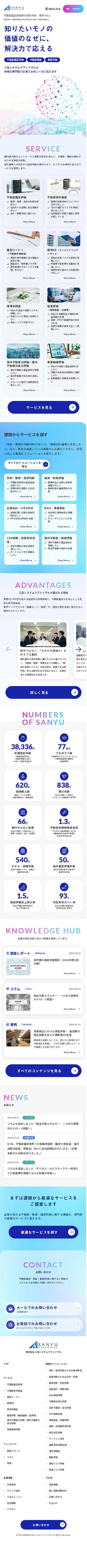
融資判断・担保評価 (59, 1382)
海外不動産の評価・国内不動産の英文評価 (23, 1421)
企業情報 (8, 1477)
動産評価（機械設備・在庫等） (22, 1415)
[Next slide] (78, 649)
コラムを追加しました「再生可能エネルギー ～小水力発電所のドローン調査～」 (43, 1126)
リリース (28, 1117)
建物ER (10, 1403)
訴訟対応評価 (55, 1432)
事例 (9, 1463)
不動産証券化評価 (58, 1401)
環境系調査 (12, 1409)
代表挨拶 (11, 1484)
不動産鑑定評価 (14, 1384)
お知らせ (28, 1137)
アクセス (11, 1509)
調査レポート (13, 1450)
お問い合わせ (55, 1496)
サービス (8, 1377)
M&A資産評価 (56, 1395)
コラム (10, 1456)
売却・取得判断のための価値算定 (65, 1370)
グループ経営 (13, 1490)
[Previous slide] (8, 649)
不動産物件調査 (14, 1390)
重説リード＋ (13, 1396)
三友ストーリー (14, 1496)
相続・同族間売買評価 (60, 1426)
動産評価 (53, 1457)
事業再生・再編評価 (59, 1420)
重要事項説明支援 (58, 1444)
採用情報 (53, 1484)
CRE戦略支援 (55, 1413)
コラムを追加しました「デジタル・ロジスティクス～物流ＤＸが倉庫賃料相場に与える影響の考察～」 (42, 1171)
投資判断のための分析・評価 (63, 1376)
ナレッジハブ (10, 1444)
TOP (6, 1363)
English (53, 1503)
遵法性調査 (54, 1451)
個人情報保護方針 (58, 1490)
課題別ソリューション (57, 1363)
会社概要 (11, 1503)
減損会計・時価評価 (59, 1389)
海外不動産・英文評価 (60, 1407)
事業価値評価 (13, 1429)
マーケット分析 (56, 1438)
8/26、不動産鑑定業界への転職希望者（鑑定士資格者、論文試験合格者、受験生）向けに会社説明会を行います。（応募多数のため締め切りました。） (43, 1148)
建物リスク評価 (56, 1463)
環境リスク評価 (56, 1469)
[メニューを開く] (73, 9)
